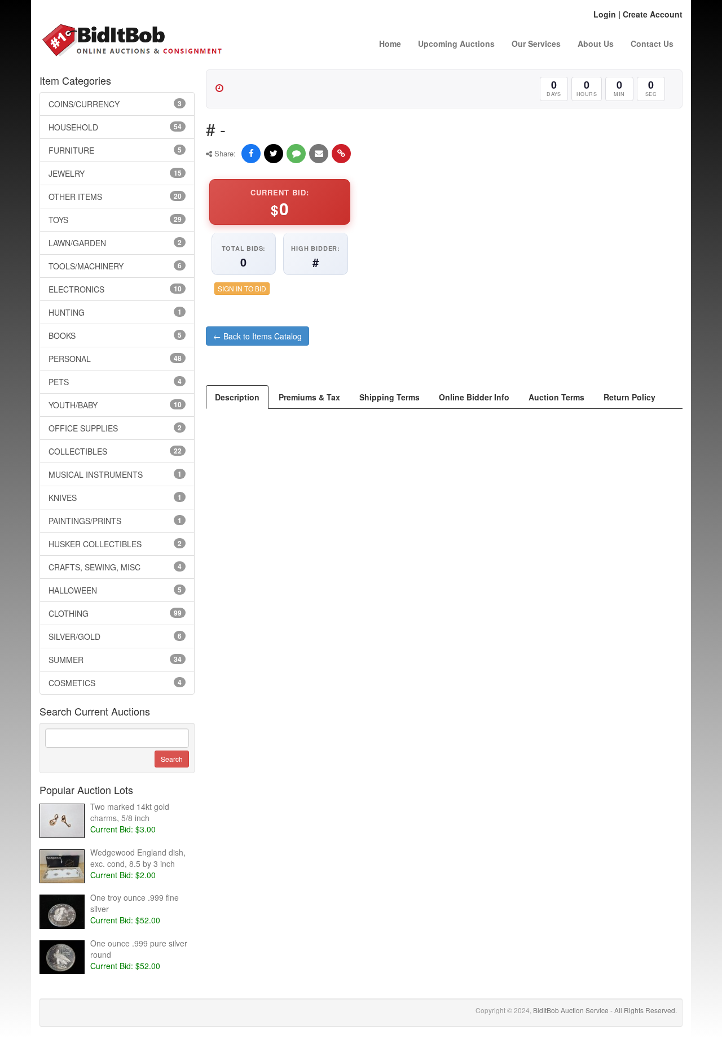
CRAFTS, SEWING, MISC (115, 567)
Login (604, 14)
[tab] (237, 397)
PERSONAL (115, 358)
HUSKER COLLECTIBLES (115, 543)
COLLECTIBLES (115, 451)
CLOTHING (115, 613)
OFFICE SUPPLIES (115, 428)
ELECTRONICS (115, 289)
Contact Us (652, 43)
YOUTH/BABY (115, 405)
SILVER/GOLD (115, 636)
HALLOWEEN (115, 590)
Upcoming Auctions (456, 43)
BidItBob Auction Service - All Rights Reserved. (605, 1010)
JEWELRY (115, 173)
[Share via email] (318, 153)
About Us (596, 43)
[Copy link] (341, 153)
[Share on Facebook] (251, 153)
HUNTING (115, 312)
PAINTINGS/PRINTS (115, 520)
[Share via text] (296, 153)
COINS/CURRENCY (115, 104)
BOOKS (115, 335)
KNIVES (115, 497)
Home (390, 43)
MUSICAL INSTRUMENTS (115, 474)
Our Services (536, 43)
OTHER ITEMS (115, 196)
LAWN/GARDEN (115, 242)
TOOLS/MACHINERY (115, 266)
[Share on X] (273, 153)
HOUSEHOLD (115, 127)
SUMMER (115, 659)
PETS (115, 381)
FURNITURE (115, 150)
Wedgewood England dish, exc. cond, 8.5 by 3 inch (138, 858)
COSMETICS (115, 682)
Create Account (653, 14)
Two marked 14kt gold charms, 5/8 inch (129, 812)
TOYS (115, 219)
